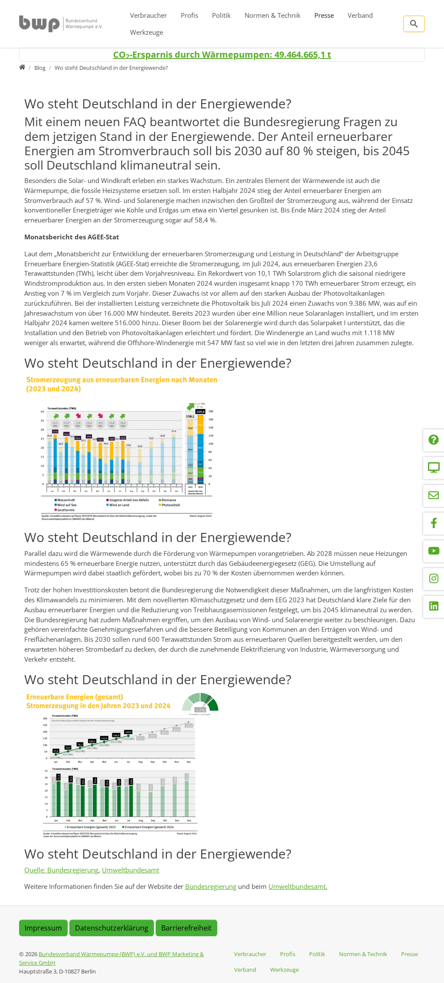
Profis (189, 15)
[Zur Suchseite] (414, 24)
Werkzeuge (146, 32)
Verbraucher (148, 15)
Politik (221, 15)
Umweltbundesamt (130, 869)
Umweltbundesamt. (297, 886)
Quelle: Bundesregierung (61, 869)
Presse (324, 15)
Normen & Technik (272, 15)
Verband (360, 15)
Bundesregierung (210, 886)
